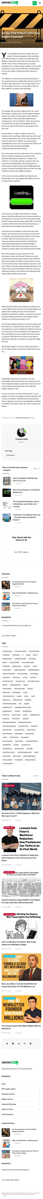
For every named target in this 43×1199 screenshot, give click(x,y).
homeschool (6, 700)
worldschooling (30, 760)
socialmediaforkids (32, 741)
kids (20, 703)
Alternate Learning (8, 28)
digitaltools (16, 677)
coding (35, 666)
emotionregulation (33, 681)
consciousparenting (9, 673)
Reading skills (31, 730)
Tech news (30, 748)
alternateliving (7, 658)
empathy (5, 685)
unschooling (6, 756)
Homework (28, 700)
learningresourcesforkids (23, 707)
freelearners (16, 692)
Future (25, 692)
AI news (28, 655)
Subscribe (35, 3)
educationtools (20, 681)
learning (26, 703)
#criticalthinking (23, 673)
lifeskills (17, 711)
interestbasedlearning (9, 703)
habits (33, 696)
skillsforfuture (7, 741)
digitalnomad (34, 673)
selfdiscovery (14, 737)
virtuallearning (7, 760)
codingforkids (7, 670)
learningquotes (7, 707)
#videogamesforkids (29, 756)
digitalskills (6, 677)
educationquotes (8, 681)
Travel (36, 752)
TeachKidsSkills (19, 748)
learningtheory (7, 711)
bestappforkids (14, 662)
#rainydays (34, 726)
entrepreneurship (15, 685)
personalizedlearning (9, 726)
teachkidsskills (7, 748)
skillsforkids (19, 741)
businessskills (16, 666)
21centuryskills (7, 651)
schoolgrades (10, 455)
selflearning (25, 737)
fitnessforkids (7, 688)
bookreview (6, 666)
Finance (26, 685)
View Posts (21, 442)
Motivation (6, 715)
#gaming (19, 696)
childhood (27, 666)
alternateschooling (20, 658)
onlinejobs (6, 718)
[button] (40, 3)
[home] (10, 3)
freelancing (6, 692)
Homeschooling (17, 700)
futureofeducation (8, 696)
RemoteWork (18, 733)
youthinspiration (8, 763)
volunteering (19, 760)
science (5, 737)
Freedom (30, 688)
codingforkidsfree (19, 670)
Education (33, 677)
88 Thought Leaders (20, 651)
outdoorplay (16, 718)
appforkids (32, 658)
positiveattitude (23, 726)
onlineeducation (35, 715)
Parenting (25, 718)
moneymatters (27, 711)
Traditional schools (9, 752)
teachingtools (26, 745)
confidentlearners (33, 670)
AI (22, 655)
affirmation (6, 655)
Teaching (16, 745)
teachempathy (7, 745)
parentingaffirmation (9, 722)
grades (26, 696)
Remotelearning (7, 733)
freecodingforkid (19, 688)
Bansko (5, 662)
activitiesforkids (34, 651)
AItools (35, 655)
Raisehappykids (7, 730)
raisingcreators (19, 730)
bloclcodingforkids (28, 662)
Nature (25, 715)
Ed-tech (25, 677)
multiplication (16, 715)
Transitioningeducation (25, 752)
